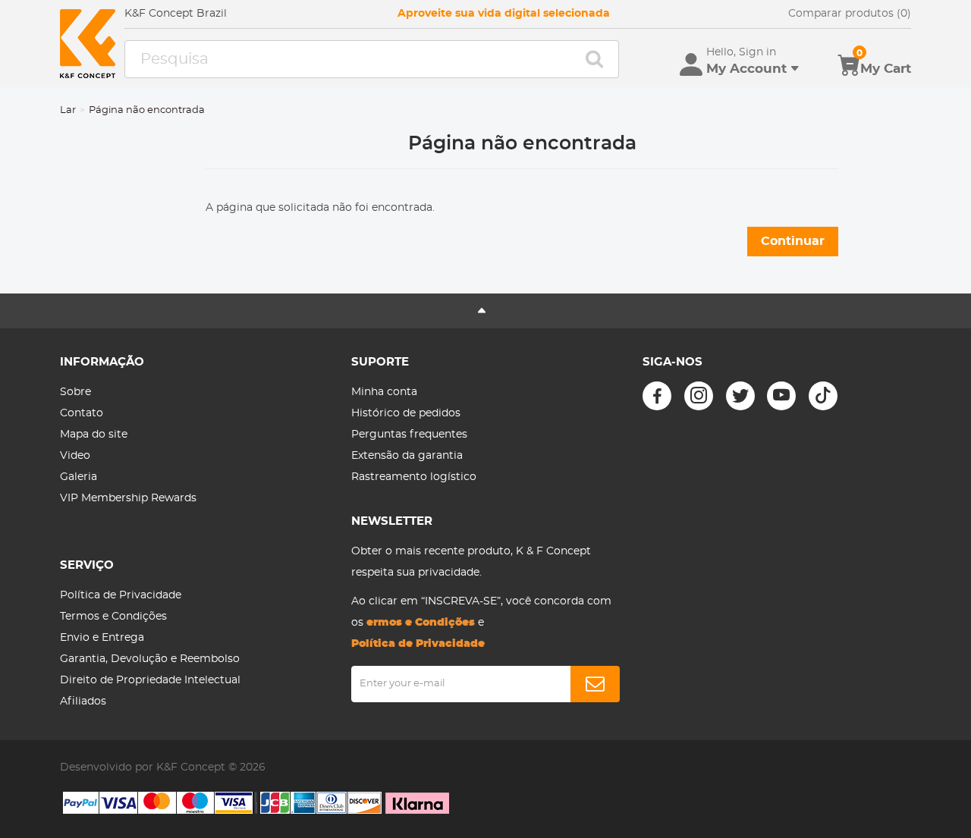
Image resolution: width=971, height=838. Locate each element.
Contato (81, 413)
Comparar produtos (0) (849, 13)
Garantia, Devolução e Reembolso (150, 659)
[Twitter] (740, 395)
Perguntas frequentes (409, 434)
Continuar (793, 241)
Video (75, 455)
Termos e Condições (113, 616)
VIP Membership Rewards (128, 498)
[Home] (87, 43)
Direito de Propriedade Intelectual (150, 680)
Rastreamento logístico (413, 477)
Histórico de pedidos (405, 413)
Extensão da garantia (407, 455)
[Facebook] (657, 395)
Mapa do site (93, 434)
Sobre (75, 392)
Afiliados (83, 701)
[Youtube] (781, 395)
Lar (68, 110)
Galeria (78, 477)
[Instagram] (698, 395)
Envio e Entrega (102, 637)
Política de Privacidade (120, 595)
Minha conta (384, 392)
